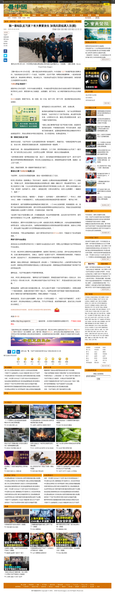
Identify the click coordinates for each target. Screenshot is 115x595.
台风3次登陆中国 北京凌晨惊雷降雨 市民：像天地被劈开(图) (104, 152)
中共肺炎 (87, 297)
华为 (89, 313)
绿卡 (100, 331)
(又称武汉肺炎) (94, 297)
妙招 (42, 471)
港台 (42, 15)
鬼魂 (12, 576)
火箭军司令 (39, 425)
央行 (105, 315)
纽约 (57, 15)
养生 (96, 339)
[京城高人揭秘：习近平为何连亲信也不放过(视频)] (16, 533)
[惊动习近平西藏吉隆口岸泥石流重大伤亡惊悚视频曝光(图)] (16, 429)
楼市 (90, 319)
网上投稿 (23, 584)
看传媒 (70, 586)
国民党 (102, 305)
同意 (106, 4)
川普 (99, 297)
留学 (107, 329)
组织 (16, 527)
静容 (95, 358)
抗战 (99, 333)
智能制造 (61, 529)
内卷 (65, 529)
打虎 (97, 313)
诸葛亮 (107, 335)
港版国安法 (104, 303)
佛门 (22, 553)
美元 (89, 317)
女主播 (92, 329)
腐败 (92, 313)
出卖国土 (87, 301)
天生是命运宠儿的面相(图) (93, 230)
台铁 (96, 301)
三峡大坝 (100, 301)
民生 (103, 331)
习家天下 (17, 553)
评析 (28, 18)
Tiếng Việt (84, 584)
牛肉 (62, 425)
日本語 (92, 584)
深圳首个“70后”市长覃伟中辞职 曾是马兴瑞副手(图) (21, 384)
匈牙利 (43, 448)
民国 (93, 333)
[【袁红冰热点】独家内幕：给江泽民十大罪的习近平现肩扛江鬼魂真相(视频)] (16, 557)
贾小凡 (88, 349)
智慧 (94, 337)
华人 (98, 329)
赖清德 (105, 307)
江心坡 (96, 327)
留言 (66, 29)
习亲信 (5, 41)
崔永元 (90, 311)
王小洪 (5, 45)
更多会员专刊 (105, 59)
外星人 (86, 339)
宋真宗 (8, 471)
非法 (13, 527)
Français (76, 584)
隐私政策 (60, 584)
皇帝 (103, 335)
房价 (96, 321)
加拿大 (99, 315)
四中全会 (6, 39)
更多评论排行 (105, 289)
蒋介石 (106, 333)
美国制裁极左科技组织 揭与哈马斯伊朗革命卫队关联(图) (104, 113)
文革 (93, 339)
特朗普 (103, 297)
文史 (73, 15)
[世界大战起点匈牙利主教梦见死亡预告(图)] (42, 429)
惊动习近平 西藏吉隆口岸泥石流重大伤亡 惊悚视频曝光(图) (103, 128)
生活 (81, 15)
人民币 (99, 317)
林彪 (94, 335)
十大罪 (16, 576)
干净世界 (26, 586)
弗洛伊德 (87, 307)
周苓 (87, 354)
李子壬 (105, 360)
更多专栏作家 (105, 365)
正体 (58, 29)
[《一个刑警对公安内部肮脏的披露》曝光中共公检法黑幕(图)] (16, 406)
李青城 (105, 358)
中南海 (14, 18)
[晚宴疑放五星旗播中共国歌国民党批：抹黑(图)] (91, 158)
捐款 (38, 584)
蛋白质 (66, 425)
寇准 (11, 471)
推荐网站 (18, 586)
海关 (86, 331)
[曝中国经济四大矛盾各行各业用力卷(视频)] (68, 510)
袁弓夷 (99, 303)
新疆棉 (105, 301)
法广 (86, 315)
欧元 (102, 317)
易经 (86, 337)
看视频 (57, 586)
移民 (101, 329)
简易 (104, 347)
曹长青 (96, 362)
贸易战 (95, 299)
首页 (10, 15)
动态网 (92, 586)
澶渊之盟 (18, 471)
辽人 (14, 471)
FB (93, 315)
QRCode (24, 351)
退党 (105, 305)
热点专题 (89, 91)
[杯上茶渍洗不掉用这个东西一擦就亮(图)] (42, 452)
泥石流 (8, 448)
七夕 (33, 553)
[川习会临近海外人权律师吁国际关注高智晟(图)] (91, 189)
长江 (90, 303)
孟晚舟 (86, 309)
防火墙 (94, 323)
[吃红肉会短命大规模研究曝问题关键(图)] (68, 406)
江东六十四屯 (97, 325)
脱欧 (103, 315)
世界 (65, 15)
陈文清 (5, 43)
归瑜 (104, 349)
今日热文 (8, 402)
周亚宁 (49, 425)
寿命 (90, 339)
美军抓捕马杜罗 (90, 100)
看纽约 (64, 586)
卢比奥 (107, 297)
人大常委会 (74, 471)
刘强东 (89, 321)
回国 (94, 331)
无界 (98, 586)
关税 (90, 309)
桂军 (96, 333)
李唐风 (105, 354)
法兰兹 (47, 448)
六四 (106, 299)
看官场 (13, 21)
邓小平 (90, 335)
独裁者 (8, 553)
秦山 (87, 358)
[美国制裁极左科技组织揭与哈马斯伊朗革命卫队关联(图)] (91, 111)
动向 (9, 18)
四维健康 (89, 362)
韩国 (70, 448)
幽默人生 (90, 337)
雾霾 (86, 323)
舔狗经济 (43, 553)
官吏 (24, 18)
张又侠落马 (89, 97)
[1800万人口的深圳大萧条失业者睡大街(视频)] (68, 533)
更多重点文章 (105, 205)
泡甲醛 (67, 448)
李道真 (96, 349)
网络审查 (91, 325)
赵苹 (104, 356)
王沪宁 (64, 471)
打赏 (62, 29)
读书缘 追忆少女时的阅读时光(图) (95, 57)
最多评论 (91, 264)
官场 (26, 15)
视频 (97, 15)
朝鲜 (96, 315)
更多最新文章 (105, 232)
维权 (98, 323)
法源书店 (43, 586)
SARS (99, 327)
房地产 (86, 319)
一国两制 (108, 313)
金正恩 (97, 307)
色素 (36, 471)
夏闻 (104, 352)
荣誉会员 (70, 329)
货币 (96, 317)
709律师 (102, 323)
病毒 (86, 299)
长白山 (86, 327)
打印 (69, 29)
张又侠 (103, 299)
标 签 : (6, 32)
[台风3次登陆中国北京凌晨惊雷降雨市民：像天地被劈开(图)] (91, 150)
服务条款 (52, 584)
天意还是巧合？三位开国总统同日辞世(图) (98, 48)
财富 (96, 319)
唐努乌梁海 (104, 325)
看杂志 (51, 586)
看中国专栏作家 (92, 344)
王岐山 (101, 307)
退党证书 (84, 586)
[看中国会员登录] (97, 23)
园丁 (87, 356)
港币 (108, 317)
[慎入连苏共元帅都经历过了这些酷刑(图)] (91, 134)
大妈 (93, 321)
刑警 (13, 425)
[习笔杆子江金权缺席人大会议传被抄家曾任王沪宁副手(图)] (68, 452)
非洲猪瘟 (102, 321)
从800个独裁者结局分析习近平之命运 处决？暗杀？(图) (61, 381)
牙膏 (39, 471)
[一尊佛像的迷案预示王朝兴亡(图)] (91, 181)
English (68, 584)
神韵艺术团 (35, 586)
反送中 (104, 311)
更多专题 (106, 103)
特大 (73, 29)
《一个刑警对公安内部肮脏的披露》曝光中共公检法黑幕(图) (104, 144)
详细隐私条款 (105, 2)
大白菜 (60, 448)
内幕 (19, 18)
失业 (33, 529)
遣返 (89, 331)
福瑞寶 (77, 586)
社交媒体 (90, 315)
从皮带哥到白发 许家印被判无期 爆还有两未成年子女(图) (23, 497)
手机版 (54, 29)
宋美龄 (86, 335)
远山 (95, 352)
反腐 (94, 313)
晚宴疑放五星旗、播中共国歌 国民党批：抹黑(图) (104, 160)
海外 (106, 331)
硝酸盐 (70, 425)
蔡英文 (108, 319)
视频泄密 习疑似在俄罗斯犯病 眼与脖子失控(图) (59, 370)
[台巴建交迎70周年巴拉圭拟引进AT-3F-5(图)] (91, 173)
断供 (65, 553)
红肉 (59, 425)
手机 (100, 337)
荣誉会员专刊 (91, 42)
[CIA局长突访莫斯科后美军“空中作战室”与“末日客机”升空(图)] (91, 119)
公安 (16, 425)
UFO (91, 307)
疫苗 (93, 303)
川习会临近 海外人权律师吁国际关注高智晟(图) (104, 191)
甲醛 (63, 448)
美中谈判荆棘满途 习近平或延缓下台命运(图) (58, 384)
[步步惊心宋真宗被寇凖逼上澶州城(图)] (16, 452)
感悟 (97, 337)
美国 (34, 15)
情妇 (86, 313)
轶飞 (87, 352)
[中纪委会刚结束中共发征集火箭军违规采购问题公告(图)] (42, 406)
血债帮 (13, 553)
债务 (108, 315)
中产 (98, 319)
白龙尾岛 (91, 327)
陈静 (95, 354)
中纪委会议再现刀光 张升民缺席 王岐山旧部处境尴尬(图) (23, 389)
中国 (11, 448)
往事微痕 (92, 305)
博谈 (49, 15)
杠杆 (86, 317)
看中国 (18, 8)
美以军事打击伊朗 (91, 95)
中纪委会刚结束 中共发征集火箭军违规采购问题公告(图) (22, 376)
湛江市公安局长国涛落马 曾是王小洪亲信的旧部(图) (21, 370)
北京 (86, 321)
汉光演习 (87, 305)
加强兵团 (6, 37)
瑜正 (87, 360)
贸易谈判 (103, 309)
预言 (103, 337)
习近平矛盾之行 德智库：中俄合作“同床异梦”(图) (59, 378)
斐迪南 (51, 448)
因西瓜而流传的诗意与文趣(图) (94, 46)
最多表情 (104, 264)
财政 (93, 319)
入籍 (97, 331)
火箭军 (34, 425)
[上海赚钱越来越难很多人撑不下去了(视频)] (42, 510)
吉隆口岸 (18, 448)
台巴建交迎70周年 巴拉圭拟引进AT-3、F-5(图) (103, 175)
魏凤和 (45, 425)
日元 (105, 317)
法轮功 (86, 325)
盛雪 (95, 356)
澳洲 (90, 333)
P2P (109, 321)
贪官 (107, 311)
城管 (10, 527)
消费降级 (38, 529)
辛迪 (104, 362)
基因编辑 (90, 323)
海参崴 (102, 319)
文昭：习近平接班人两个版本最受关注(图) (57, 389)
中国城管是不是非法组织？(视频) (15, 524)
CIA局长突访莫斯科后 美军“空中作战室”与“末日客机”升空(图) (104, 121)
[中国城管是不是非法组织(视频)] (16, 510)
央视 (95, 329)
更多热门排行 (105, 259)
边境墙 (93, 309)
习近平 (5, 35)
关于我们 (44, 584)
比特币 (92, 317)
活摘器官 (92, 301)
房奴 (62, 553)
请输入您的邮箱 (98, 374)
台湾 (105, 319)
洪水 (96, 303)
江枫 (95, 360)
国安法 (86, 303)
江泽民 (8, 576)
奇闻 (89, 15)
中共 (7, 425)
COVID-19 (90, 299)
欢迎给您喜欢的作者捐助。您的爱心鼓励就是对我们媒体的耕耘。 (31, 309)
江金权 (68, 471)
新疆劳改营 (105, 327)
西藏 (14, 448)
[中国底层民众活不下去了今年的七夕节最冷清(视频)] (42, 533)
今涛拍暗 (97, 347)
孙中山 (102, 333)
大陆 (18, 15)
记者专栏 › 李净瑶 (73, 21)
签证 (92, 331)
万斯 (97, 309)
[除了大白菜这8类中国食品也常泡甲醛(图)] (68, 429)
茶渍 (33, 471)
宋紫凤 (88, 347)
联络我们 (31, 584)
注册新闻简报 (91, 370)
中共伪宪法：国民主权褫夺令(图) (95, 215)
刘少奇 (97, 335)
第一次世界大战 (36, 448)
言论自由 (87, 329)
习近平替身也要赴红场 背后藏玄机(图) (56, 386)
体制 (10, 425)
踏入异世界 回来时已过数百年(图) (95, 53)
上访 (105, 323)
